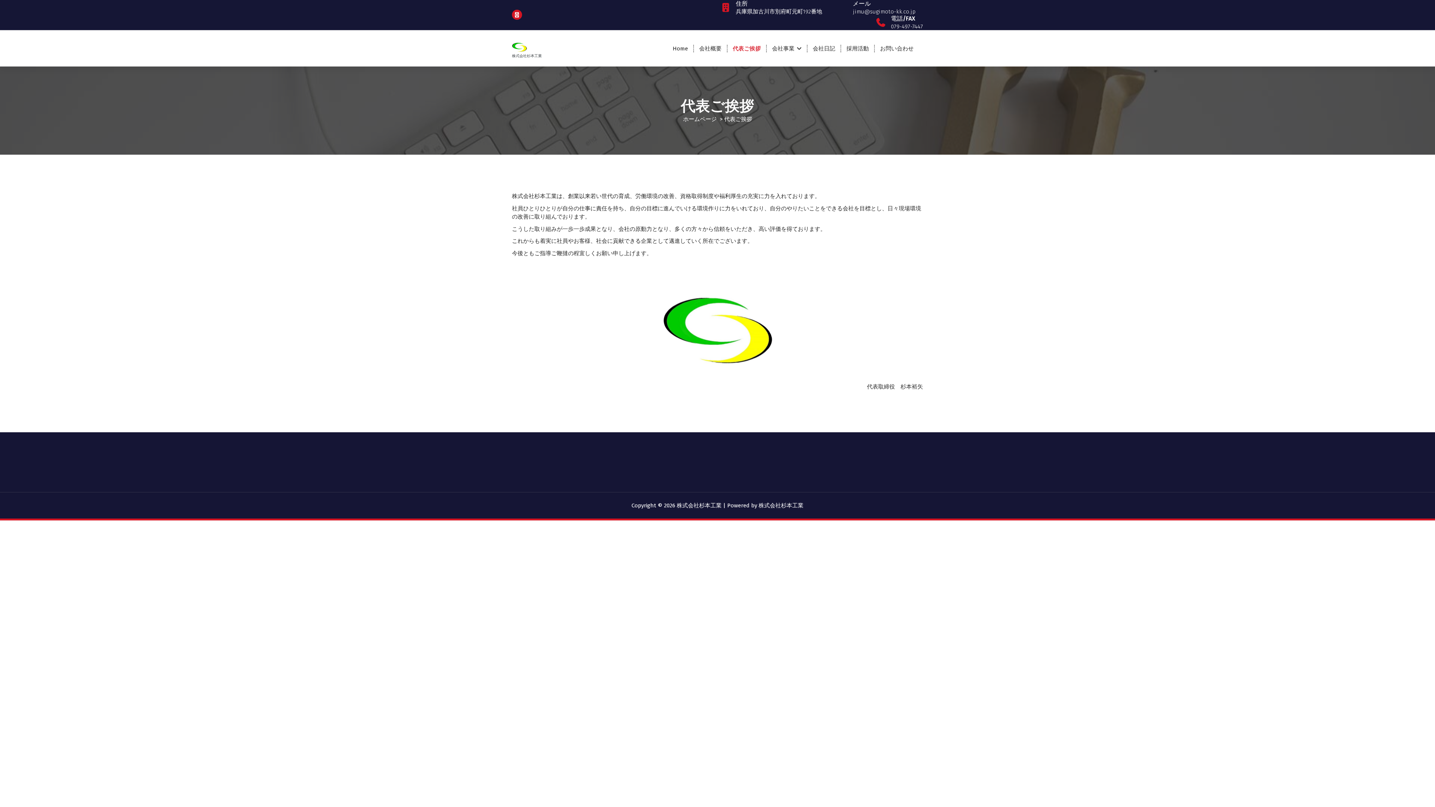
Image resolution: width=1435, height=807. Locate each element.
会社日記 (824, 48)
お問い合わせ (897, 48)
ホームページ (700, 119)
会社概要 (710, 48)
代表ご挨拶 (747, 48)
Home (680, 48)
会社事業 (783, 48)
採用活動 (857, 48)
